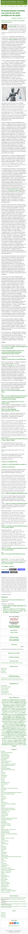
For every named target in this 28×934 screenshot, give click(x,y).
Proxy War (4, 734)
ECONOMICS (3, 849)
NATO (8, 728)
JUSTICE (2, 786)
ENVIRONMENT (4, 822)
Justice (11, 724)
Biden (19, 701)
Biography (3, 702)
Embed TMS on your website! (14, 925)
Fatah (24, 711)
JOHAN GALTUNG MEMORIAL (6, 752)
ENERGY (2, 791)
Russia (9, 735)
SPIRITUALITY (3, 878)
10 (18, 196)
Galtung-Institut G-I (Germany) (6, 694)
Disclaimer (3, 915)
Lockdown (8, 725)
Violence (15, 741)
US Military (10, 741)
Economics (5, 709)
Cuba (14, 706)
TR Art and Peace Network (6, 686)
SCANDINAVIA (4, 812)
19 (19, 307)
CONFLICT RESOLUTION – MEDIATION (8, 764)
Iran (18, 721)
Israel (21, 721)
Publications (3, 671)
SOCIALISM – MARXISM (5, 823)
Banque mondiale (13, 39)
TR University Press (4, 692)
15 (10, 253)
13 (7, 235)
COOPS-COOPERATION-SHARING (7, 765)
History (23, 716)
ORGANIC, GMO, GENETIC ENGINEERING (9, 833)
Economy (10, 709)
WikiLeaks (20, 744)
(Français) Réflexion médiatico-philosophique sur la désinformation (15, 606)
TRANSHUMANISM (4, 843)
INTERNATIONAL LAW (5, 811)
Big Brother (23, 701)
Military (4, 726)
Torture (24, 738)
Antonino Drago (4, 906)
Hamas (9, 716)
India (24, 717)
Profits (24, 732)
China (21, 702)
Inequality (12, 718)
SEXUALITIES (3, 866)
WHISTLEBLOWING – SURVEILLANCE (8, 829)
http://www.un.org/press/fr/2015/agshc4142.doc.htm (13, 554)
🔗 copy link (13, 572)
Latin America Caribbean (19, 724)
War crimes (7, 743)
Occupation (8, 729)
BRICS (7, 702)
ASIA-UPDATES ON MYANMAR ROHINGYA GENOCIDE (11, 792)
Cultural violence (20, 706)
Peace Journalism (11, 6)
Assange (16, 701)
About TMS (21, 6)
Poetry (12, 732)
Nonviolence (13, 728)
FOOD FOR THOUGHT (5, 876)
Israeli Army (10, 722)
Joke (23, 722)
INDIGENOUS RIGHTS (5, 831)
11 (8, 202)
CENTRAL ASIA (4, 798)
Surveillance (20, 738)
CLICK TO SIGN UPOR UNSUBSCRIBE (14, 640)
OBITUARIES (3, 880)
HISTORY (3, 826)
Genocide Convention (12, 714)
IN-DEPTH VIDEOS (4, 885)
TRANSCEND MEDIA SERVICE (12, 1)
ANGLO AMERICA (4, 784)
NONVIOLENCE (4, 766)
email (12, 569)
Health (12, 715)
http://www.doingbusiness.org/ (10, 461)
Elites (13, 709)
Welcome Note (3, 672)
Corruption (12, 705)
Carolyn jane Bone (4, 897)
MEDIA (2, 801)
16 (20, 278)
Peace (3, 732)
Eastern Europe (18, 708)
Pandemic (23, 731)
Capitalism (16, 702)
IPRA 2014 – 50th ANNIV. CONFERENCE (8, 890)
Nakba (4, 728)
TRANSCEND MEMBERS (6, 768)
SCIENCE (3, 839)
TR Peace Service (4, 689)
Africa (8, 699)
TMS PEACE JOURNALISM (6, 761)
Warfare (20, 743)
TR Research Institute (5, 691)
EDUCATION (3, 796)
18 (20, 295)
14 (7, 250)
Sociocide (13, 736)
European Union (15, 711)
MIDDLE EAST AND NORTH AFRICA (8, 808)
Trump (3, 740)
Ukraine (9, 740)
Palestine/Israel (16, 731)
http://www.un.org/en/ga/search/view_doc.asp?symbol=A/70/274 (12, 402)
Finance (4, 712)
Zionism (14, 746)
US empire (4, 741)
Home (2, 6)
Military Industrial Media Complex (13, 726)
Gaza (23, 712)
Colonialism (18, 704)
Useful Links (3, 912)
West (24, 743)
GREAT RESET (4, 848)
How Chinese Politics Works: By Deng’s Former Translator (11, 662)
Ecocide (24, 708)
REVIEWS (3, 835)
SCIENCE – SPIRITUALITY (6, 872)
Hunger (13, 717)
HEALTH (2, 828)
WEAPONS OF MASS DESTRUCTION (8, 769)
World (24, 744)
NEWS (2, 785)
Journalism (5, 724)
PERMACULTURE (4, 855)
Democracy (4, 708)
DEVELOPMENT (4, 852)
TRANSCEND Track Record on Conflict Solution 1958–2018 (12, 679)
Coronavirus (6, 705)
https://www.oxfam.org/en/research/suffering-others (14, 359)
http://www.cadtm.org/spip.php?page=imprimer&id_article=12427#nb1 (10, 409)
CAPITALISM (3, 821)
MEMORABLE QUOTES (5, 782)
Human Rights (7, 717)
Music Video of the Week (5, 892)
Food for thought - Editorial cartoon (13, 712)
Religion (19, 734)
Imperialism (19, 717)
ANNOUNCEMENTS (5, 758)
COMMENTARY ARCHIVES (6, 889)
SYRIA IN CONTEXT (4, 813)
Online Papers (3, 669)
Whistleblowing (11, 744)
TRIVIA (2, 859)
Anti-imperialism (22, 699)
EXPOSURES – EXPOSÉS (6, 825)
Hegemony (18, 716)
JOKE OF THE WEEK (5, 882)
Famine (21, 711)
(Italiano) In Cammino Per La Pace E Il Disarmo (14, 609)
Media (17, 725)
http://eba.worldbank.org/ (9, 467)
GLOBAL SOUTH (4, 802)
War (3, 743)
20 (10, 329)
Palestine (9, 731)
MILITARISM (3, 772)
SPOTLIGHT (3, 805)
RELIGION (3, 842)
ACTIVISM (3, 781)
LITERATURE (3, 860)
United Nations (18, 740)
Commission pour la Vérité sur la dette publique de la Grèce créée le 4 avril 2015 (13, 562)
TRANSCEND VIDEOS (5, 755)
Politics (16, 732)
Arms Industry (10, 701)
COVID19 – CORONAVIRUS (6, 870)
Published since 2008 (14, 932)
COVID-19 (18, 705)
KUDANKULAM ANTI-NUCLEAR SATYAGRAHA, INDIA (11, 856)
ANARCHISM (3, 853)
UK (6, 740)
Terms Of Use (3, 914)
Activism (4, 699)
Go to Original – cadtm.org (7, 566)
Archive (5, 6)
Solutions (18, 736)
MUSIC (2, 862)
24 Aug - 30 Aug (14, 632)
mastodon (22, 569)
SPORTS (2, 873)
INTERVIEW (3, 846)
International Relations (7, 721)
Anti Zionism (4, 701)
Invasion (15, 721)
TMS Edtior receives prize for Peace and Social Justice (11, 678)
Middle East (23, 725)
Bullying (11, 702)
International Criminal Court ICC (18, 719)
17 (7, 292)
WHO (16, 744)
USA (24, 740)
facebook (5, 572)
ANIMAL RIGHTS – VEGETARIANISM (8, 869)
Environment (19, 709)
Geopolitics (21, 714)
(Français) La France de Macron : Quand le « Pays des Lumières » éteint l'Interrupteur (14, 611)
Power (21, 732)
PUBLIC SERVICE (4, 858)
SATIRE (2, 836)
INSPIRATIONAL (4, 875)
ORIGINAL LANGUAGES (17, 18)
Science (13, 735)
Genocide (4, 714)
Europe (9, 711)
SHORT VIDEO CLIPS (5, 886)
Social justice (7, 736)
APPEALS (3, 806)
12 (10, 226)
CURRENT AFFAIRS (5, 865)
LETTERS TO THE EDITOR (6, 868)
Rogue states (4, 735)
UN (12, 740)
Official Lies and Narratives (17, 729)
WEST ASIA (3, 816)
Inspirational (17, 718)
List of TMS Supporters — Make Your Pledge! (14, 626)
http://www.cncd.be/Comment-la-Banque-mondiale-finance (13, 391)
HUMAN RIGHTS (4, 775)
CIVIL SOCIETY (4, 863)
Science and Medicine (21, 735)
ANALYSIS (3, 774)
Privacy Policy (3, 916)
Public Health (10, 734)
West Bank (5, 744)
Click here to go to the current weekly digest (11, 600)
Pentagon (8, 732)
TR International (4, 685)
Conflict (23, 704)
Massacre (13, 725)
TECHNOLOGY (4, 776)
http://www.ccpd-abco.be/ (8, 365)
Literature (4, 725)
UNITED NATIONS (4, 815)
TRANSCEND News (4, 754)
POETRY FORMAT (4, 879)
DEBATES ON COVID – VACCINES (7, 838)
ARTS (2, 845)
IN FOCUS (3, 778)
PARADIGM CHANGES (5, 832)
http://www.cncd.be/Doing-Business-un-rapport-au (15, 464)
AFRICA (2, 779)
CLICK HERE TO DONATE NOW (14, 619)
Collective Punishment (10, 704)
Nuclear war (19, 728)
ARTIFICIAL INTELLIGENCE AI (6, 819)
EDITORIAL (3, 751)
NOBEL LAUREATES (5, 762)
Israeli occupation (17, 722)
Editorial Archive (4, 668)
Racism (15, 734)
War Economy (14, 743)
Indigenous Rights (6, 718)
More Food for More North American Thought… (18, 897)
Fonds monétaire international (15, 190)
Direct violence (11, 708)
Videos (17, 6)
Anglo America (14, 699)
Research (24, 734)
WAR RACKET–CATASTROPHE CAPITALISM (9, 788)
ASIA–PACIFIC (3, 789)
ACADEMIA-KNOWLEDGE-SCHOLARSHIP (9, 818)
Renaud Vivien (4, 559)
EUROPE (2, 799)
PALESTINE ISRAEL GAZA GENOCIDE (8, 809)
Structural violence (12, 738)
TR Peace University (5, 688)
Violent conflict (22, 741)
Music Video (23, 726)
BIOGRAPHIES (4, 759)
